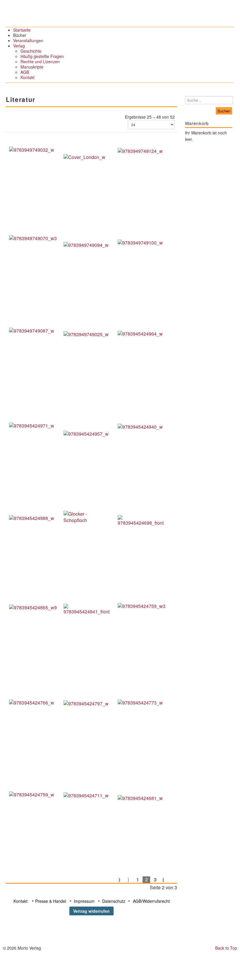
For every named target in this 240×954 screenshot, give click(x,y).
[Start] (120, 879)
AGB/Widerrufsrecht (151, 901)
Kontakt (20, 901)
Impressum (84, 901)
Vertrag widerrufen (91, 911)
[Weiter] (164, 879)
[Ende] (172, 879)
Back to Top (226, 948)
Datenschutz (113, 901)
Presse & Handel (50, 901)
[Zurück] (128, 879)
